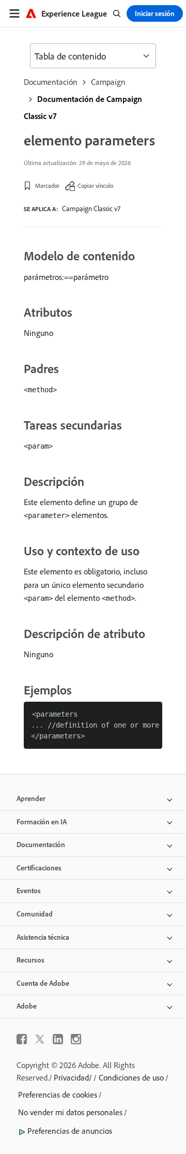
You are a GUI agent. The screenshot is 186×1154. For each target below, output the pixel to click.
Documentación (51, 82)
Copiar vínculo (95, 185)
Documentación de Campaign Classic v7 (83, 107)
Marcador (47, 185)
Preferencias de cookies (57, 1094)
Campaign (108, 82)
